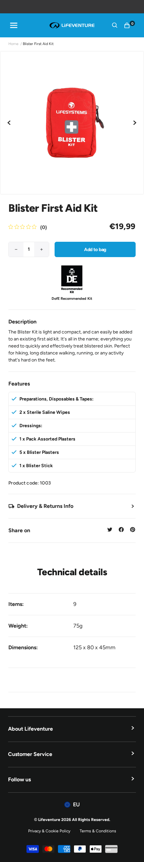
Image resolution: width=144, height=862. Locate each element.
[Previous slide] (9, 122)
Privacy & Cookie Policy (49, 831)
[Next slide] (134, 122)
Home (13, 44)
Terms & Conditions (98, 831)
